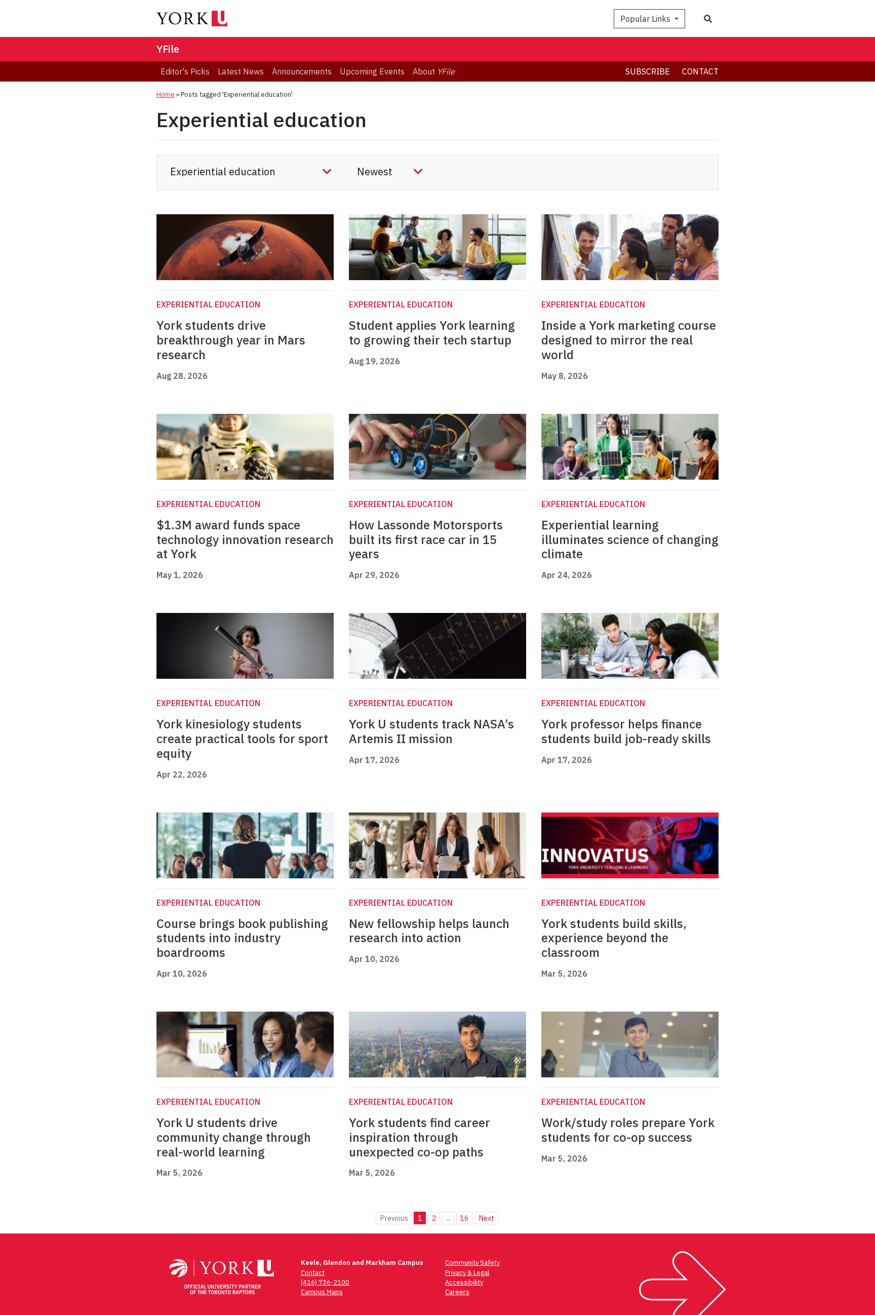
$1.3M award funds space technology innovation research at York (245, 539)
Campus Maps (322, 1292)
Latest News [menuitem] (241, 71)
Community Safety (472, 1262)
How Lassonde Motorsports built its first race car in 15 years (426, 539)
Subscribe (647, 71)
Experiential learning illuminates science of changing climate (630, 539)
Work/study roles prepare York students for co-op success (627, 1129)
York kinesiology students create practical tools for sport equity (242, 738)
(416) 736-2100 (325, 1282)
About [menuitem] (434, 71)
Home (165, 94)
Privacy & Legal (467, 1272)
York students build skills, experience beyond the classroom (614, 938)
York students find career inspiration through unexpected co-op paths (419, 1137)
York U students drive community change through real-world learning (233, 1137)
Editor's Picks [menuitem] (185, 71)
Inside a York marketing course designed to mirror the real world (628, 340)
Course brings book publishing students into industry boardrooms (242, 938)
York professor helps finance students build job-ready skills (626, 731)
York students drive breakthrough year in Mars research (230, 340)
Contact (700, 71)
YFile (167, 49)
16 (464, 1218)
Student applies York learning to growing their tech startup (432, 332)
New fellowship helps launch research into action (429, 930)
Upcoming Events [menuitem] (372, 71)
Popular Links (646, 19)
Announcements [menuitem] (302, 71)
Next (486, 1218)
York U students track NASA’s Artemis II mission (431, 731)
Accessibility (464, 1282)
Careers (457, 1292)
